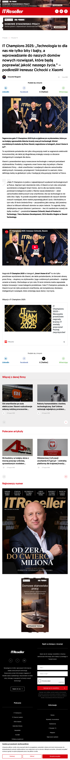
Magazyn (52, 732)
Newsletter (17, 730)
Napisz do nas (16, 689)
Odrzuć (32, 756)
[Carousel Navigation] (35, 422)
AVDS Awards (17, 721)
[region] (35, 751)
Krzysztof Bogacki (14, 77)
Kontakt (17, 735)
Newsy (52, 715)
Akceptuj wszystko (55, 756)
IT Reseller (4, 38)
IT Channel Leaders (17, 717)
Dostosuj (12, 756)
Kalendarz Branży (17, 726)
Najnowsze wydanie (52, 737)
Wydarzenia (52, 724)
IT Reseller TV (14, 38)
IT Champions (17, 713)
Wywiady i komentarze (52, 719)
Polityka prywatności (17, 739)
